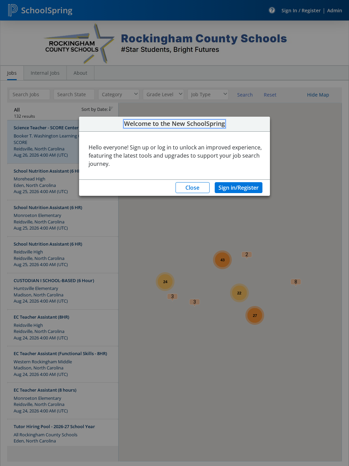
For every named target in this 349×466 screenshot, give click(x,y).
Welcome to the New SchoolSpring (174, 124)
